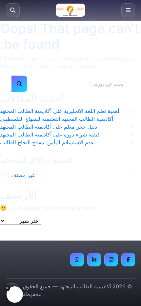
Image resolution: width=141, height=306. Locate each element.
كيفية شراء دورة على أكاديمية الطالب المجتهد (50, 134)
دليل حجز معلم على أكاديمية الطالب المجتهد (48, 126)
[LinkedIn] (94, 259)
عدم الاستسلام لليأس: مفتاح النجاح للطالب (47, 142)
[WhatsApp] (77, 259)
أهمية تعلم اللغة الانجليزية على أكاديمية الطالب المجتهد (59, 111)
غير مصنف (23, 175)
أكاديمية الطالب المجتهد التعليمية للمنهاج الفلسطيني (56, 119)
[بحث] (13, 10)
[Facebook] (128, 259)
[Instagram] (111, 259)
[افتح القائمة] (128, 10)
